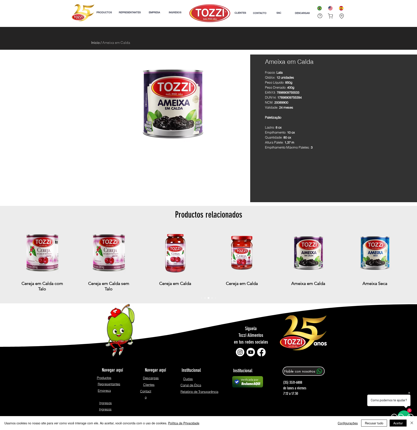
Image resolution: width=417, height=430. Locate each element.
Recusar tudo (374, 423)
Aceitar (398, 423)
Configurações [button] (348, 423)
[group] (208, 260)
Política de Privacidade (183, 423)
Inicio (95, 42)
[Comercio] (330, 15)
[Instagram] (240, 352)
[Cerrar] (411, 423)
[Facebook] (261, 352)
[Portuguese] (319, 8)
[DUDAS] (319, 16)
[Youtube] (251, 352)
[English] (330, 8)
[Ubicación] (341, 16)
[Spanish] (341, 8)
